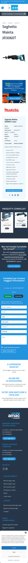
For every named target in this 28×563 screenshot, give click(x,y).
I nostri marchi (7, 496)
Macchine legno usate (9, 481)
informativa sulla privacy (13, 347)
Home (4, 23)
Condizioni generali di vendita (10, 525)
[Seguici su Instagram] (6, 469)
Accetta (14, 548)
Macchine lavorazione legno (11, 508)
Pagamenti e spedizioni (8, 528)
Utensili (10, 23)
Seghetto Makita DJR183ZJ (21, 221)
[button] (25, 532)
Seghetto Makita (7, 225)
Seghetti (17, 23)
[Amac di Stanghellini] (14, 8)
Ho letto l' (11, 347)
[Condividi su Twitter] (13, 195)
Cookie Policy (10, 560)
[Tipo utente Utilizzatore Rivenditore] (14, 322)
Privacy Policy (16, 560)
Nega (14, 552)
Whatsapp (8, 296)
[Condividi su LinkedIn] (18, 195)
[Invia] (25, 13)
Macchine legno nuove (9, 484)
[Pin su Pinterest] (15, 195)
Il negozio (6, 511)
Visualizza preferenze (14, 556)
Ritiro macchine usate (9, 487)
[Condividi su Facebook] (10, 195)
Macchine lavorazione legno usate (12, 505)
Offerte (5, 493)
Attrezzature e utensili (9, 490)
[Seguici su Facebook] (3, 469)
